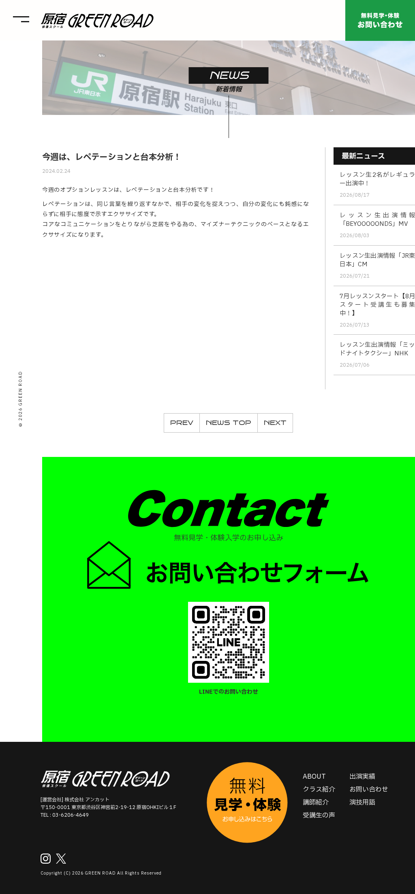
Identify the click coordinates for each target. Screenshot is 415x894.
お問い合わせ (368, 789)
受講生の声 (319, 815)
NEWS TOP (228, 423)
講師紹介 (316, 802)
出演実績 (362, 776)
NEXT (275, 423)
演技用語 (362, 802)
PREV (181, 423)
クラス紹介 (319, 789)
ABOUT (314, 776)
